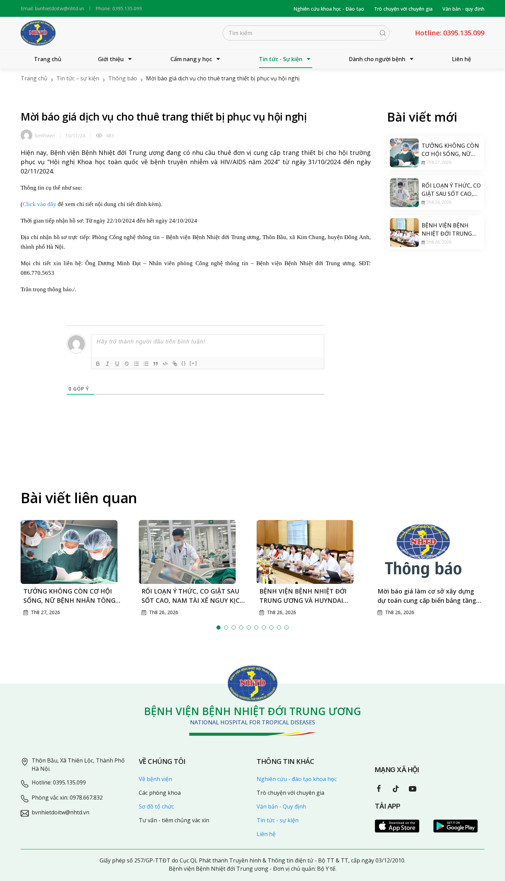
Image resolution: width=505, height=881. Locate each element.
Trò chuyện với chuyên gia (403, 8)
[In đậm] (98, 364)
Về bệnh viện (155, 779)
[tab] (218, 627)
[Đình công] (127, 364)
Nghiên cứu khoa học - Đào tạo (328, 8)
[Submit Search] (383, 33)
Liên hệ (461, 59)
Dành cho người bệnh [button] (377, 59)
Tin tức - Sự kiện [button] (280, 59)
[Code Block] (165, 364)
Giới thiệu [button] (111, 59)
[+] (193, 363)
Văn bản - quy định (463, 8)
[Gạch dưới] (117, 364)
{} (183, 363)
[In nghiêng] (107, 364)
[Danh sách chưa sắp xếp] (146, 364)
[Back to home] (38, 33)
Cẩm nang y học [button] (191, 59)
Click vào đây (39, 204)
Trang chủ (47, 59)
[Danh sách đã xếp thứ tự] (136, 364)
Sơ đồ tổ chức (156, 806)
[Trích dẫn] (155, 364)
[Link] (175, 364)
